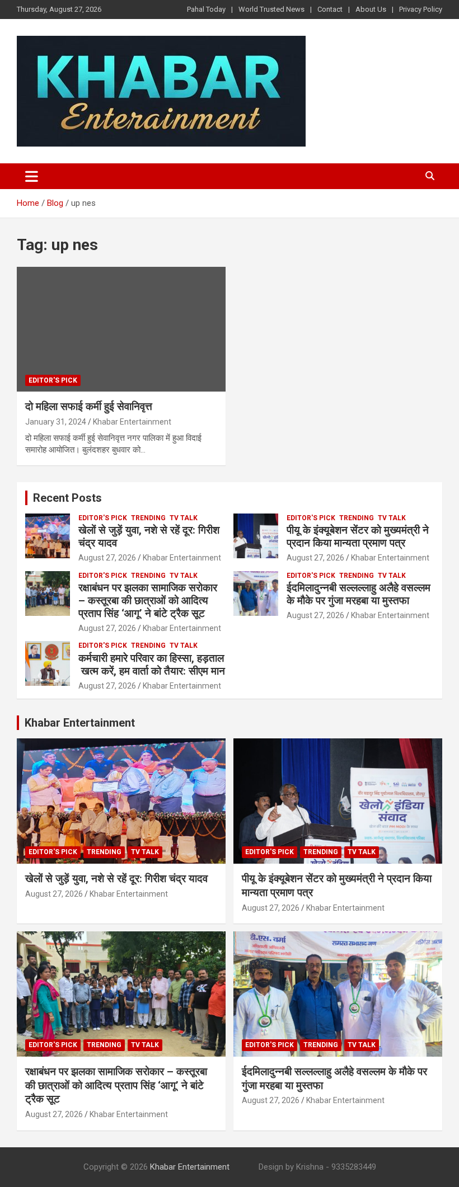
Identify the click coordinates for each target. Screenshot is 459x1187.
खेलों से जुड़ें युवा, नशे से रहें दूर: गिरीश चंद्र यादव (148, 536)
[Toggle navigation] (31, 176)
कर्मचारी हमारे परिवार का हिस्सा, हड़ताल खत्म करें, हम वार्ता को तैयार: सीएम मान (151, 664)
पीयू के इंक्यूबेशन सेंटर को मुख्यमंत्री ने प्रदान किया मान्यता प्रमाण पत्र (358, 536)
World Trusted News (271, 9)
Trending (148, 518)
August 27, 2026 (107, 557)
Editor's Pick (53, 380)
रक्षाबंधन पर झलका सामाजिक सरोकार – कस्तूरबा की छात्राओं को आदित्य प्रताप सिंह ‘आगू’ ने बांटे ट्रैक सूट (147, 600)
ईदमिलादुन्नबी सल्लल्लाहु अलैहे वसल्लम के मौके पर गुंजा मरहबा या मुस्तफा (358, 594)
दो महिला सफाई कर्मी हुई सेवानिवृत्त (90, 406)
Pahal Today (206, 9)
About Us (370, 9)
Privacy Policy (420, 9)
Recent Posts (67, 498)
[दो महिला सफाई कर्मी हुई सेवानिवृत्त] (121, 329)
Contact (330, 9)
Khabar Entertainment (132, 421)
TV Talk (184, 518)
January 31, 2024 (55, 421)
